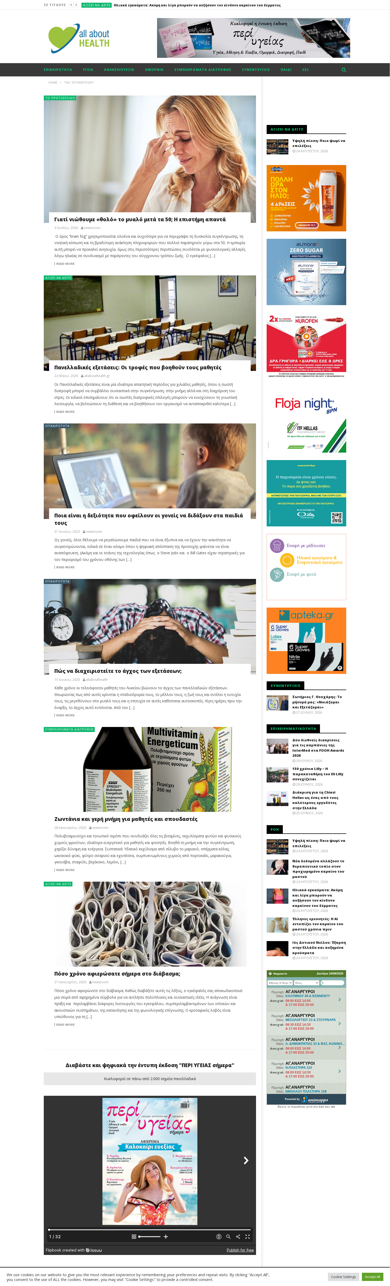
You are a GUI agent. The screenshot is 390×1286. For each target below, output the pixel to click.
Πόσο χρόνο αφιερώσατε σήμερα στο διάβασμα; (117, 973)
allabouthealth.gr (97, 376)
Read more (65, 263)
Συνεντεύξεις (256, 69)
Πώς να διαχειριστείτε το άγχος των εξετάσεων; (118, 671)
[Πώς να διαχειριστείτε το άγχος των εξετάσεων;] (150, 626)
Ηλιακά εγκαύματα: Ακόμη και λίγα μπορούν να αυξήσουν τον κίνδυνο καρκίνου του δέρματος (197, 5)
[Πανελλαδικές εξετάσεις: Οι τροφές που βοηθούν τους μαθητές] (150, 323)
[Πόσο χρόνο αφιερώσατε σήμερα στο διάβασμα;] (150, 929)
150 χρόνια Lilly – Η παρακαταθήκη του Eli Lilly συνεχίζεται (317, 773)
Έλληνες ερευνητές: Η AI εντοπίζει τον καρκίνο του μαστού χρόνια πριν (317, 924)
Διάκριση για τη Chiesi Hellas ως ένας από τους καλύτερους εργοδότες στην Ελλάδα (315, 800)
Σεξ (305, 69)
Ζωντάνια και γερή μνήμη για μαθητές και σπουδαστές (126, 819)
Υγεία (88, 69)
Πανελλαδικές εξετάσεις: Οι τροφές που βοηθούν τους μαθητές (138, 367)
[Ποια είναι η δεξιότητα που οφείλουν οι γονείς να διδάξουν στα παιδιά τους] (150, 471)
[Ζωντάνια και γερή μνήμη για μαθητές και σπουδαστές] (150, 774)
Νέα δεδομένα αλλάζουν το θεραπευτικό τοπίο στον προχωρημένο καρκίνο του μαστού (318, 869)
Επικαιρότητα (58, 69)
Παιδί (286, 69)
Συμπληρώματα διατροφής (202, 69)
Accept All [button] (372, 1276)
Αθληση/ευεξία (119, 69)
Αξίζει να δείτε (97, 5)
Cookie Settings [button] (343, 1276)
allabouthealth (97, 680)
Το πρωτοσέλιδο (60, 98)
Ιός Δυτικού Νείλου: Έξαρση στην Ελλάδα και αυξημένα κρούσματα (319, 947)
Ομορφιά (154, 69)
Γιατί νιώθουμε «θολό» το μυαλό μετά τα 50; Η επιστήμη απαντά (140, 219)
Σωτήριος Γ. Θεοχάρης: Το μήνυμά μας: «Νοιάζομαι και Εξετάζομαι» (317, 701)
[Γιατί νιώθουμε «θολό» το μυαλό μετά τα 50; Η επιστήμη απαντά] (150, 159)
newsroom (92, 228)
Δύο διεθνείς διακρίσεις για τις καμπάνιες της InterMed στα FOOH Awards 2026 (318, 748)
